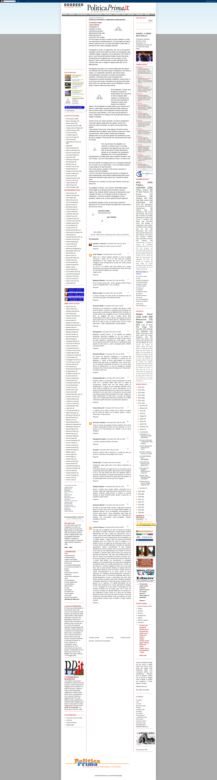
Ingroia (143, 373)
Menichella (150, 373)
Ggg (67, 145)
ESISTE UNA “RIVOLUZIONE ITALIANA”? (144, 477)
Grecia (148, 255)
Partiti (123, 14)
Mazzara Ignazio (71, 429)
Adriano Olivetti (140, 346)
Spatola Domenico (71, 178)
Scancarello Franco (72, 271)
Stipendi (144, 240)
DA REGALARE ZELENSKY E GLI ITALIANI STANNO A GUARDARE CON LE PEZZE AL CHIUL (144, 150)
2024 (139, 507)
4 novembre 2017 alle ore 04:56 (111, 462)
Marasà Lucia (70, 419)
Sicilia (138, 204)
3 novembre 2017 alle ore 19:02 (114, 280)
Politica (140, 618)
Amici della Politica (82, 14)
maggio (142, 416)
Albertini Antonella (71, 195)
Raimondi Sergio (71, 449)
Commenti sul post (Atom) (102, 641)
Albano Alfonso (70, 309)
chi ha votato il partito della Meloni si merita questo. (144, 133)
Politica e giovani (147, 238)
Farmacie (146, 248)
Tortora (140, 365)
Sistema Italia (141, 210)
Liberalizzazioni (140, 242)
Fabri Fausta (70, 139)
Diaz (150, 267)
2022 (139, 502)
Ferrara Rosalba (71, 385)
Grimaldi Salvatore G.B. (73, 237)
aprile (141, 413)
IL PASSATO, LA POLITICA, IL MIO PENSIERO (145, 436)
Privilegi (141, 214)
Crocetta (139, 329)
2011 (139, 387)
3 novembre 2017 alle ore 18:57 (112, 254)
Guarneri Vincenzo (71, 239)
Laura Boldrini (146, 352)
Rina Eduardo (70, 162)
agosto (142, 424)
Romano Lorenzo (71, 166)
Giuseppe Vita (149, 371)
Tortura (144, 265)
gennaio (142, 405)
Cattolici (150, 225)
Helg (139, 373)
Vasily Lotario (70, 477)
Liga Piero (69, 408)
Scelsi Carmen (70, 175)
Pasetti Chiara (70, 260)
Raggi (144, 327)
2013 (139, 392)
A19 (137, 248)
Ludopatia (147, 261)
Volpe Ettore (69, 283)
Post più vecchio (126, 637)
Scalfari (147, 344)
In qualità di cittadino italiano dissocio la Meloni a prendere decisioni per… (145, 108)
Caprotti (148, 367)
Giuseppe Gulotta (141, 360)
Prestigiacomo (141, 377)
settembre (143, 426)
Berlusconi (141, 319)
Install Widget (144, 169)
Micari (114, 234)
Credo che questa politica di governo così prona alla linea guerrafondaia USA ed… (145, 73)
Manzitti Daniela (71, 417)
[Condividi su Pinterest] (100, 232)
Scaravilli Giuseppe (72, 274)
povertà (150, 212)
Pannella (144, 348)
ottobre (142, 429)
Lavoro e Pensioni (142, 219)
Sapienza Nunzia (71, 461)
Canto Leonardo (71, 346)
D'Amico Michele (71, 364)
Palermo (146, 192)
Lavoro (146, 200)
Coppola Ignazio (71, 223)
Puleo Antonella (71, 262)
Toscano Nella (70, 470)
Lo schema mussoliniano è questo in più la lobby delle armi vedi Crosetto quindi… (144, 99)
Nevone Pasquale (71, 152)
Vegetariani (138, 269)
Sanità (143, 253)
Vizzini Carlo (70, 479)
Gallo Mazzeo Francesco (73, 142)
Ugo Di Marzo (125, 234)
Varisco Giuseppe (71, 475)
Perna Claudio (70, 438)
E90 (144, 269)
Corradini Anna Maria (72, 355)
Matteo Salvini (144, 322)
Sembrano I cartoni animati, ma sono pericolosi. (145, 167)
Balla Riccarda (70, 204)
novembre (143, 432)
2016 (139, 400)
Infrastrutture (140, 202)
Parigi (137, 253)
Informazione (149, 204)
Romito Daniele (71, 169)
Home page (131, 14)
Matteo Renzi (144, 314)
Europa (138, 194)
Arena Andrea (70, 320)
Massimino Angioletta (72, 248)
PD (137, 192)
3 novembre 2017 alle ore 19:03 (112, 293)
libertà (138, 221)
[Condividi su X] (97, 232)
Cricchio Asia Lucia (72, 362)
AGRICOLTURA (142, 267)
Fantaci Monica (70, 380)
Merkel (144, 342)
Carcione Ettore (71, 211)
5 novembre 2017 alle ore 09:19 (114, 527)
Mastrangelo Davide (72, 251)
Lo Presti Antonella (71, 410)
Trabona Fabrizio (71, 473)
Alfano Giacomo (71, 200)
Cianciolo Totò (70, 132)
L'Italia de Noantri (71, 722)
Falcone (138, 341)
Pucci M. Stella (70, 442)
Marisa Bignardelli (71, 422)
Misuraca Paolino (71, 431)
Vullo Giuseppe (70, 187)
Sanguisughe (70, 725)
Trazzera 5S (139, 255)
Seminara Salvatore (72, 468)
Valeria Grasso (149, 365)
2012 (139, 390)
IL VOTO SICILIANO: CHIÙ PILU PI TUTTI (145, 447)
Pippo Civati (150, 375)
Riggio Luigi (69, 267)
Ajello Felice (70, 306)
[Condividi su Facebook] (99, 232)
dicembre (143, 488)
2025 (139, 510)
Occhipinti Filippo (71, 155)
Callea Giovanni (100, 234)
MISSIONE (72, 14)
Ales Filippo (69, 197)
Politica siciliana (142, 190)
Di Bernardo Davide (72, 230)
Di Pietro (138, 358)
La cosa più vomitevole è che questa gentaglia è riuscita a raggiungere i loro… (145, 159)
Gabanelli (147, 358)
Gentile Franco (70, 389)
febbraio (142, 408)
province (141, 234)
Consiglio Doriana (71, 218)
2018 (139, 491)
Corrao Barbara (70, 225)
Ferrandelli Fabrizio (72, 382)
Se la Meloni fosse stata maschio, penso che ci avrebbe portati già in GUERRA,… (145, 90)
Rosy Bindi (143, 379)
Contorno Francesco (72, 221)
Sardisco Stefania (71, 173)
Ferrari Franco (70, 387)
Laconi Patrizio (70, 244)
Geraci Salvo (70, 392)
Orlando (118, 234)
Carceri (150, 234)
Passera (150, 363)
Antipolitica (139, 259)
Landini (141, 361)
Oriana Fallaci (141, 375)
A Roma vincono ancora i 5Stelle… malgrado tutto (145, 483)
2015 (139, 398)
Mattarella (144, 331)
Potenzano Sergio (71, 159)
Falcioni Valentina (71, 378)
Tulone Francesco (71, 281)
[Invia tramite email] (94, 232)
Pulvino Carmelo (71, 445)
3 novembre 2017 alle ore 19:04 (113, 306)
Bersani (147, 339)
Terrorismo (142, 215)
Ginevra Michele (71, 148)
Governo (141, 206)
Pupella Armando (71, 264)
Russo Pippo (70, 456)
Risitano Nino (70, 164)
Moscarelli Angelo (71, 257)
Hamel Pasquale (71, 241)
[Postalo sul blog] (95, 232)
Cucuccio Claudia (71, 137)
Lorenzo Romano (98, 527)
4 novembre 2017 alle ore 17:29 (114, 486)
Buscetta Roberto (71, 336)
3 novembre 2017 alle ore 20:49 (108, 450)
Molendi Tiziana (71, 433)
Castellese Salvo (71, 214)
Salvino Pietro (70, 459)
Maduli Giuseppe (71, 413)
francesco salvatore (99, 422)
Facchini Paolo (70, 376)
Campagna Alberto (71, 341)
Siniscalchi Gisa (71, 276)
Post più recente (94, 637)
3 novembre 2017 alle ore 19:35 (115, 422)
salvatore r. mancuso (99, 243)
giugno (142, 418)
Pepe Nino (69, 157)
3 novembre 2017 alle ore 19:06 (111, 332)
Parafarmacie (149, 250)
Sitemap (147, 14)
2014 (139, 395)
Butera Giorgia (70, 339)
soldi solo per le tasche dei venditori (143, 70)
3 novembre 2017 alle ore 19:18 (114, 354)
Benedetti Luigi (70, 207)
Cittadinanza (140, 212)
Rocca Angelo (70, 454)
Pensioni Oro (149, 233)
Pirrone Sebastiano (72, 440)
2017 (139, 403)
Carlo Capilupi (97, 254)
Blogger (119, 775)
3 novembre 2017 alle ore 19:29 (114, 378)
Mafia (151, 215)
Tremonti (150, 379)
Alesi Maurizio (70, 118)
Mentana (138, 354)
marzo (142, 410)
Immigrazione (141, 196)
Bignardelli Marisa (71, 329)
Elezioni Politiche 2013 (145, 606)
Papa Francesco (142, 333)
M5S (138, 182)
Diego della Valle (140, 369)
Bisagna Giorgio (71, 332)
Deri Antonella (70, 366)
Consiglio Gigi (70, 135)
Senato (149, 253)
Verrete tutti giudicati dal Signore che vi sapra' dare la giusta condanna (145, 81)
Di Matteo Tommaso (72, 373)
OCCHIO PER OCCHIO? (76, 84)
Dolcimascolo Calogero (73, 232)
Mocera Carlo (70, 255)
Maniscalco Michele (72, 415)
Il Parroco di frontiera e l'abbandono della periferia (146, 441)
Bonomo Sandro (71, 334)
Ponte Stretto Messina (144, 252)
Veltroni (139, 381)
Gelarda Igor (108, 234)
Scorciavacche (146, 257)
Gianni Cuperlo (139, 371)
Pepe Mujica (140, 263)
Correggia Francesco (72, 359)
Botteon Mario (70, 123)
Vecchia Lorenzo (71, 180)
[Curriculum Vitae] (141, 749)
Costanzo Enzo (70, 227)
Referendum (140, 231)
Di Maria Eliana (70, 371)
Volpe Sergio (70, 185)
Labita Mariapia (70, 406)
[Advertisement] (110, 631)
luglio (141, 421)
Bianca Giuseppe (71, 121)
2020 (139, 496)
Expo (148, 259)
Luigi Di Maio (147, 325)
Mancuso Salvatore (72, 150)
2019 (139, 494)
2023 (139, 504)
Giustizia (139, 198)
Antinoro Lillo (70, 318)
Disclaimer (117, 14)
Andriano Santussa (72, 316)
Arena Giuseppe (71, 202)
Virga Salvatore (70, 182)
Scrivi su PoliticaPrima (96, 14)
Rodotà (140, 356)
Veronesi (141, 367)
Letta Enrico (147, 341)
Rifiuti (137, 257)
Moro (144, 363)
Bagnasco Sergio (71, 323)
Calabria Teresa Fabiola (73, 128)
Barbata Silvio (70, 327)
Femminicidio (139, 250)
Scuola (150, 214)
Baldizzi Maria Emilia (72, 325)
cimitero (150, 265)
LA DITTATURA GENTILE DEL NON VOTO (144, 463)
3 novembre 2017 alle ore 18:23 (116, 243)
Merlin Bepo (69, 253)
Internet (138, 261)
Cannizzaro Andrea (72, 343)
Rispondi (95, 248)
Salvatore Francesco (72, 171)
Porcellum (141, 622)
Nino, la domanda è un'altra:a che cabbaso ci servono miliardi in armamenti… (145, 116)
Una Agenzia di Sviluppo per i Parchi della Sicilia (78, 100)
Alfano (137, 352)
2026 (139, 512)
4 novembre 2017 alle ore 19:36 (114, 505)
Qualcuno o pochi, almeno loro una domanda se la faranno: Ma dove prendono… (145, 141)
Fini (149, 369)
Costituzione (139, 14)
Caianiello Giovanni (72, 125)
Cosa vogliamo (108, 14)
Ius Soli (144, 229)
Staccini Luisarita (71, 278)
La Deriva (69, 720)
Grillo (144, 317)
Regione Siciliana (144, 217)
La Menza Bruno (71, 399)
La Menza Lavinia (71, 401)
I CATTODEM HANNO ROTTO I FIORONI (72, 76)
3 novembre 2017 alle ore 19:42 (115, 439)
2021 (139, 499)
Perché (65, 14)
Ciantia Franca (70, 216)
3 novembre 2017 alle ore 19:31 (114, 408)
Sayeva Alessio (70, 269)
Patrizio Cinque (148, 354)
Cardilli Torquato (71, 130)
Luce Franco (70, 246)
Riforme (141, 227)
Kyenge (151, 360)
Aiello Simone (70, 193)
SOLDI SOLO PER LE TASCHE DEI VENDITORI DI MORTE (78, 93)
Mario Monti (140, 335)
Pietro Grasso (146, 350)
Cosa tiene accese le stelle (74, 718)
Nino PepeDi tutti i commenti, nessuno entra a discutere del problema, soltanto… (144, 125)
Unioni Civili (147, 246)
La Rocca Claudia (71, 403)
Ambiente (150, 227)
